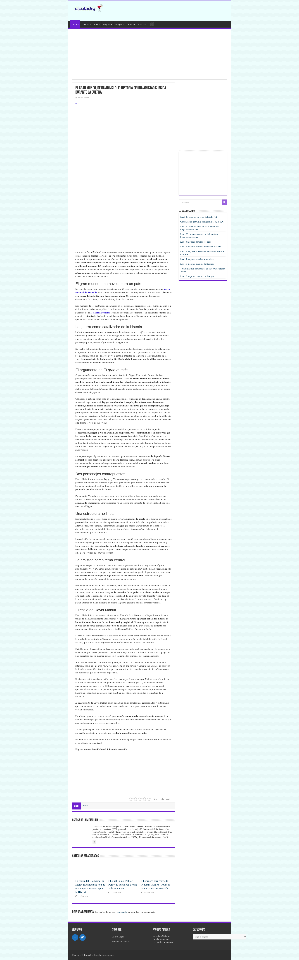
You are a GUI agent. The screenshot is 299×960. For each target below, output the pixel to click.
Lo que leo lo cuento (163, 942)
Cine (96, 24)
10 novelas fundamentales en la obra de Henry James (202, 270)
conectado (122, 911)
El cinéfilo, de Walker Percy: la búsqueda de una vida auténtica (122, 884)
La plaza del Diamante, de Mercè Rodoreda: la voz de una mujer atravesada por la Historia (90, 886)
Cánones (85, 24)
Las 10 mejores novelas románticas (197, 258)
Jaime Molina (83, 97)
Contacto (142, 24)
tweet (78, 103)
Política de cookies (121, 941)
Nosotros (131, 24)
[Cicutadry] (87, 7)
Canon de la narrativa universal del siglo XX (201, 221)
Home (152, 24)
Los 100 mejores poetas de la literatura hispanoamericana (199, 235)
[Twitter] (82, 937)
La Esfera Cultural (161, 935)
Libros (74, 24)
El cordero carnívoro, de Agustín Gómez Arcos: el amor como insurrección (155, 884)
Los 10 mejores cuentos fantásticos (197, 263)
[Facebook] (75, 937)
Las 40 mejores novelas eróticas (195, 241)
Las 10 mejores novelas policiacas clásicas (200, 246)
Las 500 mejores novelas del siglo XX (198, 216)
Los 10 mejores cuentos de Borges (197, 276)
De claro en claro (161, 938)
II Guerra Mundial (100, 312)
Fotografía (119, 24)
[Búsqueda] (224, 202)
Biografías (107, 24)
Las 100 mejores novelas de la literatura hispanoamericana (199, 228)
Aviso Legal (118, 936)
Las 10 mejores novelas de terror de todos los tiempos (202, 253)
